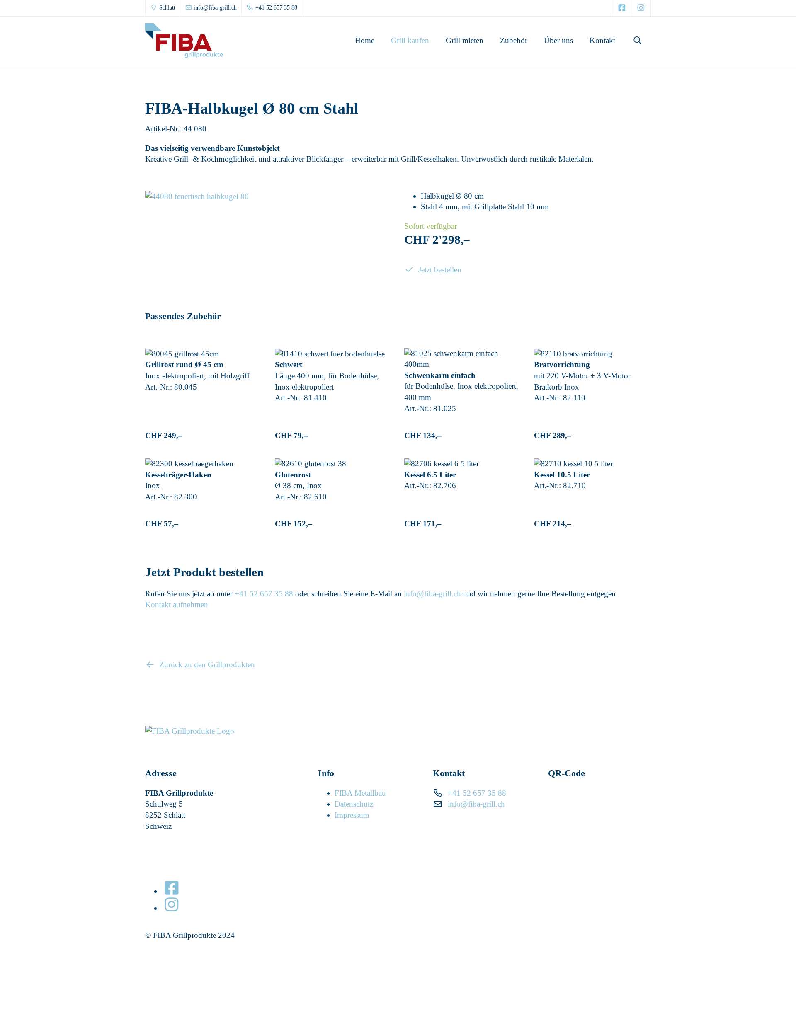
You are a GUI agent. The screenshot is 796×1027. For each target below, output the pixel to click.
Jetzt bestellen (438, 269)
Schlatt (166, 8)
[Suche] (637, 41)
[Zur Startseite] (184, 40)
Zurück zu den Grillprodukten (206, 664)
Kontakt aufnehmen (176, 604)
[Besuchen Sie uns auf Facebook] (621, 8)
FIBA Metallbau (360, 793)
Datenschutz (354, 803)
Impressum (352, 815)
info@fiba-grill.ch (214, 8)
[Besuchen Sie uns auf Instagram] (640, 8)
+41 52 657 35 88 (275, 8)
